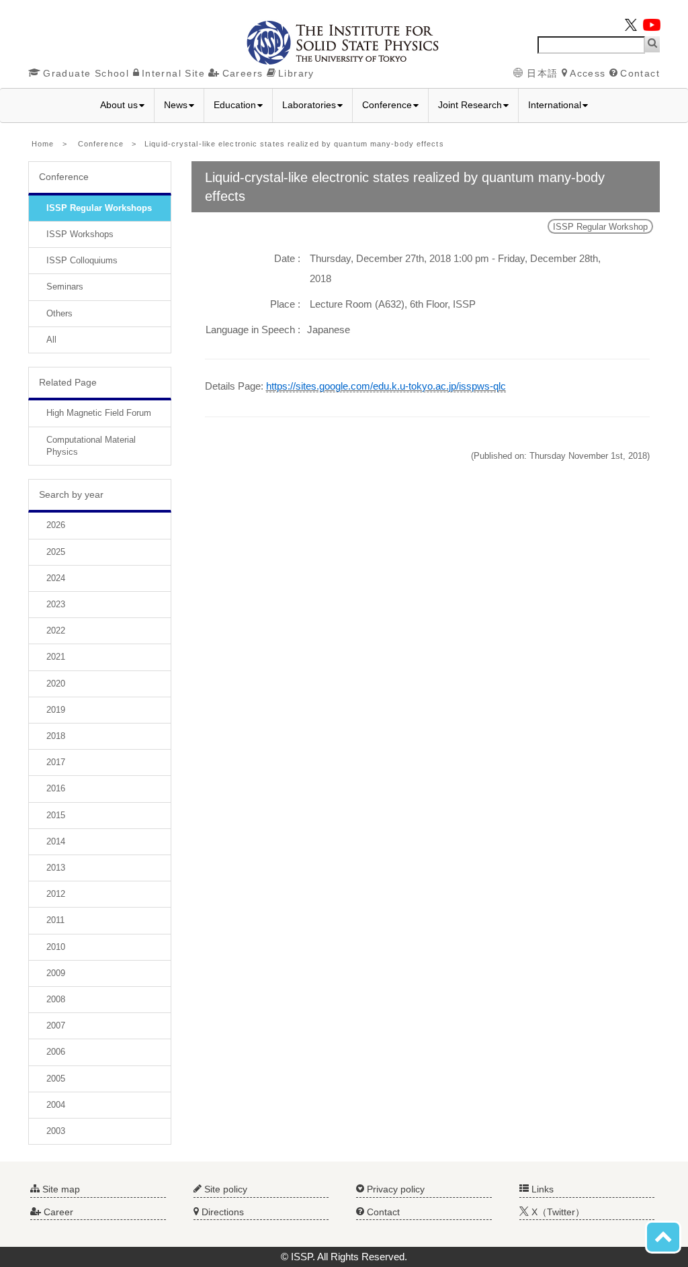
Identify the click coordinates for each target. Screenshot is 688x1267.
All (51, 340)
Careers (242, 73)
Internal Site (173, 73)
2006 (55, 1052)
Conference (101, 144)
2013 (55, 868)
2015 (55, 815)
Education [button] (235, 104)
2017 (55, 762)
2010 (55, 947)
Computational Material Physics (91, 446)
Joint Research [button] (470, 104)
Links (541, 1189)
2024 (55, 578)
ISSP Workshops (80, 234)
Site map (60, 1189)
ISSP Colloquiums (82, 260)
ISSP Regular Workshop (600, 227)
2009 (55, 973)
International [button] (554, 104)
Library (296, 73)
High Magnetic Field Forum (98, 413)
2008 (55, 999)
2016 (55, 788)
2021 (55, 657)
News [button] (175, 104)
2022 (55, 630)
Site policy (224, 1189)
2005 (55, 1079)
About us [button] (119, 104)
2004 (55, 1105)
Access (587, 73)
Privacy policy (394, 1189)
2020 (55, 684)
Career (57, 1212)
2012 (55, 894)
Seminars (64, 286)
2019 (55, 710)
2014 (55, 841)
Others (59, 313)
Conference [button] (387, 104)
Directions (221, 1212)
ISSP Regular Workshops (99, 208)
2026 (55, 525)
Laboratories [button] (309, 104)
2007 (55, 1025)
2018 (55, 736)
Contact (640, 73)
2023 (55, 604)
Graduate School (86, 73)
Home (43, 144)
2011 (55, 920)
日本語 (542, 73)
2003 (55, 1131)
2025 (55, 552)
